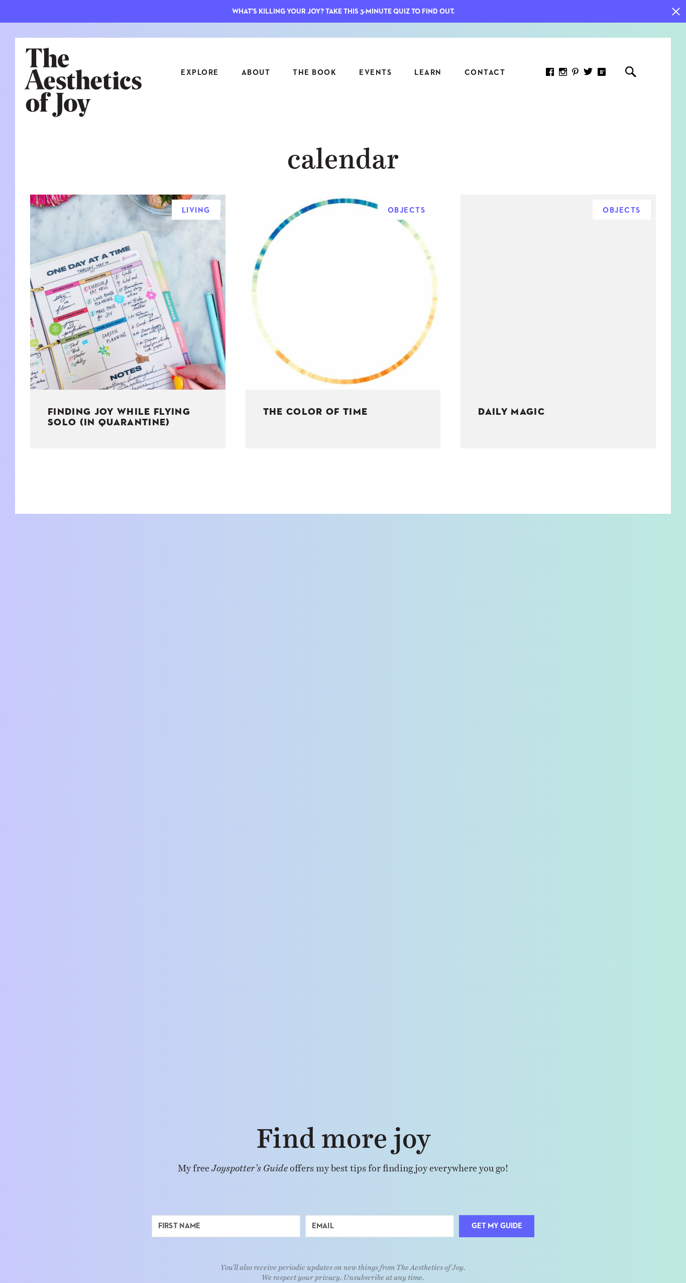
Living (196, 210)
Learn (428, 72)
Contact (485, 72)
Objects (407, 210)
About (256, 72)
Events (375, 72)
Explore (200, 72)
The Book (314, 72)
